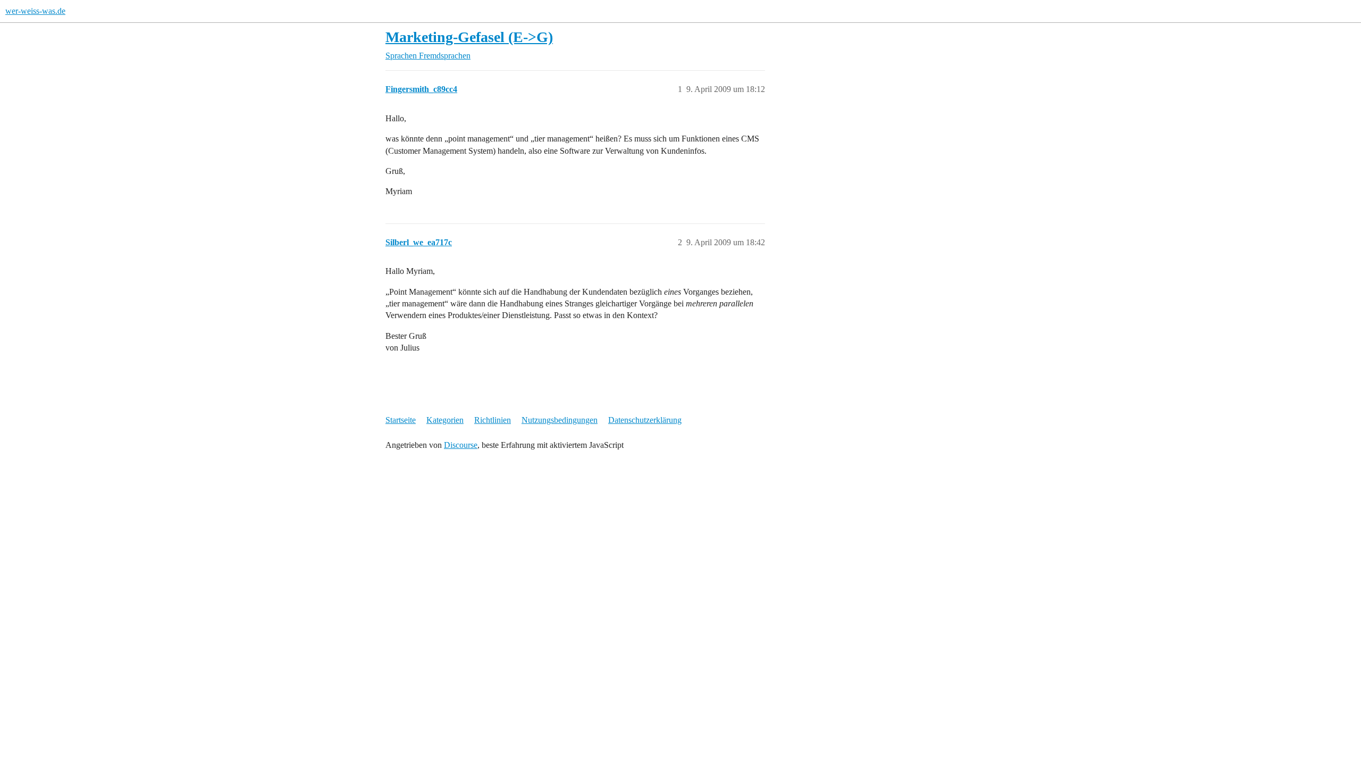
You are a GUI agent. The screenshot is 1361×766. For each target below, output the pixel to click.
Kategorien (445, 419)
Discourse (460, 444)
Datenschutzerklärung (645, 419)
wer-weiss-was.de (35, 10)
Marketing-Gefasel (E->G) (469, 37)
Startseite (400, 419)
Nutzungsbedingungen (560, 419)
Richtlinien (492, 419)
